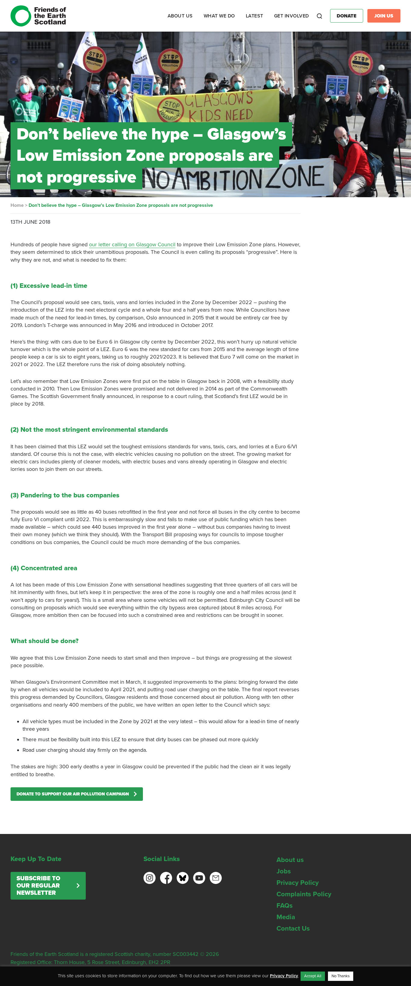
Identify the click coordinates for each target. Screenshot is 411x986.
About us (290, 860)
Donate (347, 16)
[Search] (319, 16)
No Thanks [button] (341, 976)
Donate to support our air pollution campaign (73, 794)
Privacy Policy (298, 883)
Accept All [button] (312, 976)
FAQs (285, 906)
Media (286, 917)
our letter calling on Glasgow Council (132, 244)
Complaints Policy (304, 894)
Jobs (284, 871)
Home (17, 205)
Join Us (383, 16)
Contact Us (293, 928)
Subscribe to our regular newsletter (38, 886)
